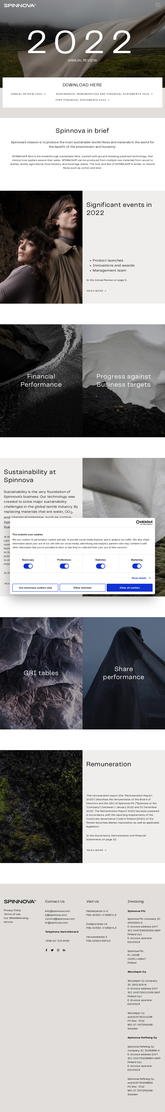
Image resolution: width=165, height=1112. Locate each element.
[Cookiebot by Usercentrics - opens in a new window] (138, 522)
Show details (139, 578)
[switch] (64, 566)
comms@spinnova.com (60, 919)
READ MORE (95, 291)
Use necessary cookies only (35, 587)
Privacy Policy (12, 910)
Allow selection (82, 587)
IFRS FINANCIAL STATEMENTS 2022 (81, 100)
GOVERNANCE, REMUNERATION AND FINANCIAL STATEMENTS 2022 (103, 94)
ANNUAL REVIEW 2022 (27, 94)
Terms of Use (12, 914)
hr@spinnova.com (56, 923)
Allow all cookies (130, 587)
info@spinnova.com (57, 911)
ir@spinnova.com (56, 915)
